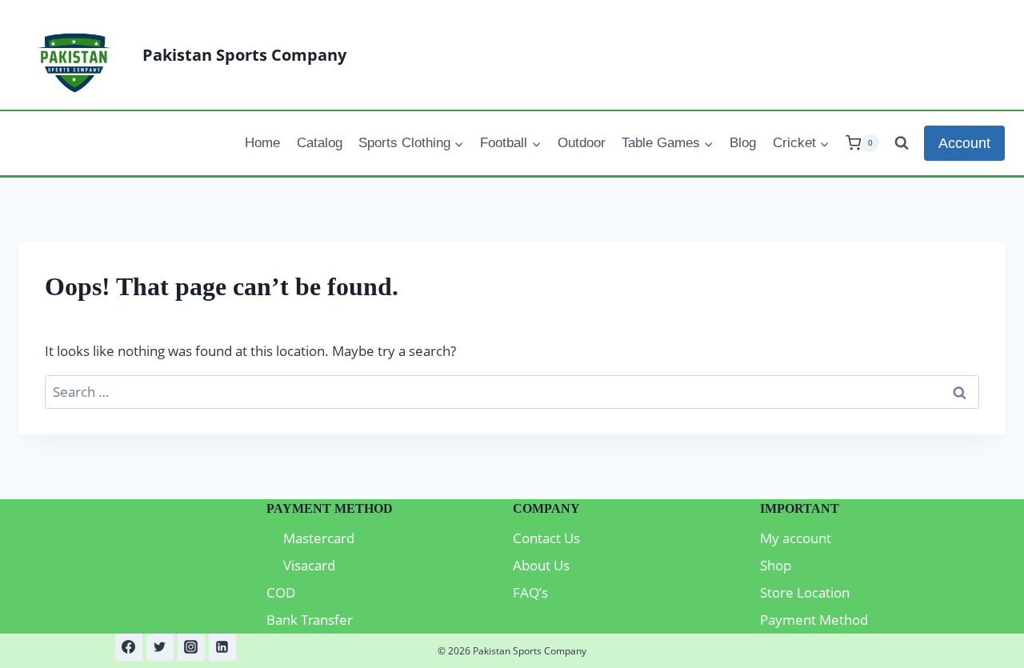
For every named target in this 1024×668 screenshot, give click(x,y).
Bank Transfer (309, 619)
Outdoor (582, 142)
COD (280, 592)
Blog (743, 142)
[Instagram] (191, 647)
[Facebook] (128, 647)
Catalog (319, 142)
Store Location (805, 592)
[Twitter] (160, 647)
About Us (541, 565)
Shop (775, 565)
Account (964, 143)
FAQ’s (530, 592)
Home (262, 142)
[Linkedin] (222, 647)
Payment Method (814, 619)
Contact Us (546, 538)
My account (795, 538)
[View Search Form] (901, 143)
